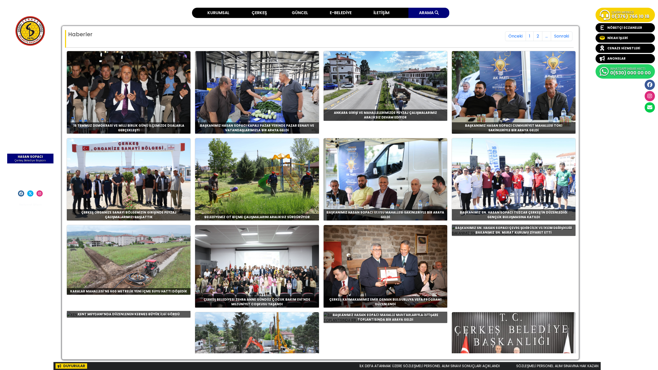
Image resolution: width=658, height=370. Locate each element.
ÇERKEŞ (259, 13)
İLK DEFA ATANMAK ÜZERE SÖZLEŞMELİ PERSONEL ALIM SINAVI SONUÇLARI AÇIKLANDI (395, 365)
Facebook (650, 85)
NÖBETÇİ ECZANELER (624, 27)
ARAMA (427, 13)
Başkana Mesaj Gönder (30, 175)
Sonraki (561, 36)
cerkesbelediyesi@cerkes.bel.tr (650, 107)
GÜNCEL (300, 13)
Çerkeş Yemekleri (30, 67)
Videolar (30, 110)
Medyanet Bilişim (30, 205)
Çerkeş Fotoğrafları (30, 82)
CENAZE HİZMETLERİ (623, 48)
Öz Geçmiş (30, 168)
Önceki (515, 36)
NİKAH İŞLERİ (617, 38)
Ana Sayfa (30, 60)
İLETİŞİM (381, 13)
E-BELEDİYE (341, 13)
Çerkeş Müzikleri (30, 75)
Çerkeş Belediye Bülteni (30, 92)
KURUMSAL (218, 13)
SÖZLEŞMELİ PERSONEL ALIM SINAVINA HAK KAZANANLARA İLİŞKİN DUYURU (543, 365)
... (546, 36)
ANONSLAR (616, 58)
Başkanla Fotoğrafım (30, 102)
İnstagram (650, 96)
